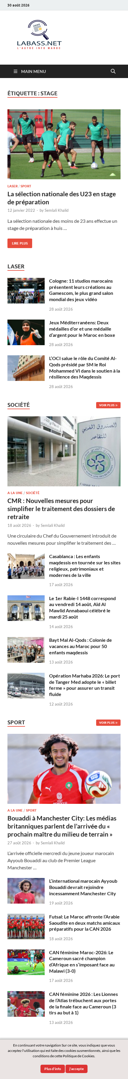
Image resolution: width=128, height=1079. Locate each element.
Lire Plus (17, 242)
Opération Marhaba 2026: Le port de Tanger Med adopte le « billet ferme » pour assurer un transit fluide (84, 685)
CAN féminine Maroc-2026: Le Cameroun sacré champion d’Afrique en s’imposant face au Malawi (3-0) (82, 961)
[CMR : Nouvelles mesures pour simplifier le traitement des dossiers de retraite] (64, 420)
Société (33, 493)
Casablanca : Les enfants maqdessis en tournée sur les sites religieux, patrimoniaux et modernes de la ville (85, 565)
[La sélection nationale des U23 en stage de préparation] (64, 144)
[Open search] (113, 71)
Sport (26, 186)
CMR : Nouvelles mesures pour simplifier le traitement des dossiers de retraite (61, 509)
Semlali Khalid (56, 210)
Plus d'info (52, 1068)
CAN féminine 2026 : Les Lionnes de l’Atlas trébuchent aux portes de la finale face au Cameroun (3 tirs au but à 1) (83, 1003)
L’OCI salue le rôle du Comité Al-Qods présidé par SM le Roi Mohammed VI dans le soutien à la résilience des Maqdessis (84, 367)
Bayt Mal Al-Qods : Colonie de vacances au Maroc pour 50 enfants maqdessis (80, 646)
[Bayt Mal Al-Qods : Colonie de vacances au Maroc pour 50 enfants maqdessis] (26, 640)
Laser (12, 186)
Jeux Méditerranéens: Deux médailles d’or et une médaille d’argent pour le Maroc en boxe (82, 329)
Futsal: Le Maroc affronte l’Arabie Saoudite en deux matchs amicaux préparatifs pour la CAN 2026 (84, 923)
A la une (15, 493)
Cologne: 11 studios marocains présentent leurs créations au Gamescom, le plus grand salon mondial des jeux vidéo (81, 290)
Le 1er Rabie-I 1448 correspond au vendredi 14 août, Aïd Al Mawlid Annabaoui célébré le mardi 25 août (82, 607)
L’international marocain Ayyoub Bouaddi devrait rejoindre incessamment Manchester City (83, 887)
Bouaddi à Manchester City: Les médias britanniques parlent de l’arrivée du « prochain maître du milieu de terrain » (61, 826)
